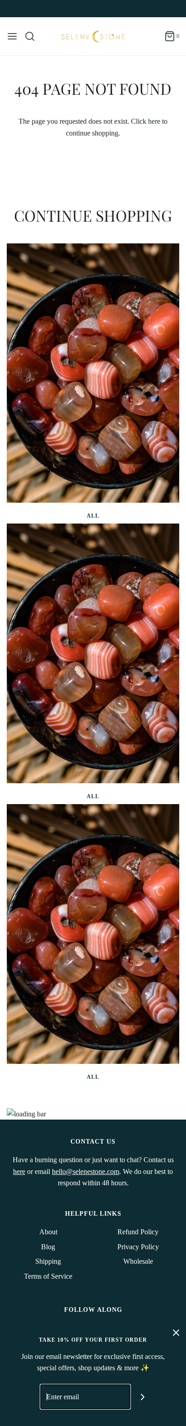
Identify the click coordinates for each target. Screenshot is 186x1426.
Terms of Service (48, 1276)
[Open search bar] (33, 36)
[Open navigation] (12, 36)
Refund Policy (137, 1232)
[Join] (142, 1396)
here (154, 121)
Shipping (48, 1261)
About (48, 1232)
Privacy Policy (138, 1247)
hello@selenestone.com (85, 1171)
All (93, 516)
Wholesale (138, 1261)
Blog (48, 1247)
